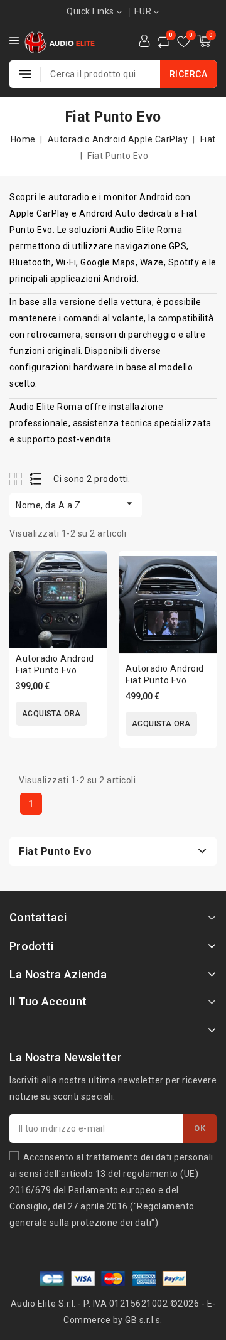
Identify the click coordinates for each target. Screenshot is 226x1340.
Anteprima (89, 600)
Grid (17, 478)
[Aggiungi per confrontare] (89, 573)
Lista (36, 478)
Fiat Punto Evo (55, 851)
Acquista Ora (51, 713)
